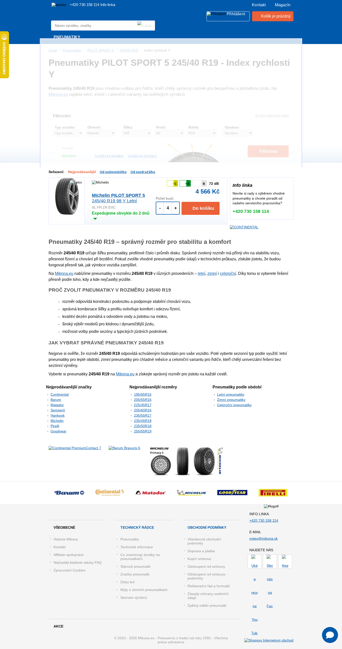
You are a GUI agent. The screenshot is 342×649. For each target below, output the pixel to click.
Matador (57, 405)
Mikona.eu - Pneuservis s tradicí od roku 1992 (74, 16)
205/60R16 (142, 410)
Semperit (58, 410)
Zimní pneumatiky (231, 400)
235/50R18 (142, 426)
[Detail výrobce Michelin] (191, 492)
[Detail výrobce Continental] (109, 492)
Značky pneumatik (134, 574)
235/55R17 (142, 415)
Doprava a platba (201, 551)
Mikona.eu (64, 273)
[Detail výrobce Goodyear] (232, 492)
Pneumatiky (129, 539)
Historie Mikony (66, 539)
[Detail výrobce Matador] (150, 492)
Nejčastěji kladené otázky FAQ (78, 562)
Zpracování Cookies (69, 570)
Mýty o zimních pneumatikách (143, 590)
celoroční (228, 273)
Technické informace (136, 547)
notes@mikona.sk (263, 538)
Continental (60, 394)
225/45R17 (142, 405)
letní (201, 273)
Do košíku (202, 208)
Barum (56, 400)
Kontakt (259, 5)
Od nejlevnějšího (113, 172)
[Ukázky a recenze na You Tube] (254, 561)
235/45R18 (142, 421)
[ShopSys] (268, 640)
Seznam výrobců (133, 597)
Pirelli (55, 426)
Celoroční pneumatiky (234, 405)
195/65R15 (142, 394)
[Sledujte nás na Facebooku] (270, 561)
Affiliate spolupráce (69, 555)
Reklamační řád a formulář (209, 586)
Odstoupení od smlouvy (206, 566)
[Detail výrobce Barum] (69, 492)
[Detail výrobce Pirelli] (273, 492)
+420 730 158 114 (85, 5)
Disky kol (127, 582)
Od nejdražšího (142, 172)
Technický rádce (137, 527)
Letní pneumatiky (230, 394)
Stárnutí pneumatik (135, 566)
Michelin (57, 421)
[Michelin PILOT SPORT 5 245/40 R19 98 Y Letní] (66, 196)
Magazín (282, 5)
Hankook (58, 415)
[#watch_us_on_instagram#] (285, 561)
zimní (212, 273)
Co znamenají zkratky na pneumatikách (140, 557)
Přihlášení (236, 14)
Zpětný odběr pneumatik (207, 605)
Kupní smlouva (199, 559)
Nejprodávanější (82, 172)
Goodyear (58, 431)
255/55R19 (142, 431)
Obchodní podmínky (207, 527)
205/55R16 (142, 400)
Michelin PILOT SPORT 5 (118, 198)
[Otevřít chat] (330, 635)
